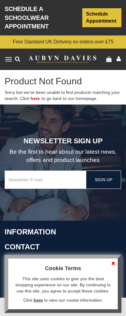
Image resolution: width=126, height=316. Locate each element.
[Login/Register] (110, 59)
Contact (22, 247)
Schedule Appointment (101, 17)
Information (30, 232)
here (35, 98)
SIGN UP (103, 179)
